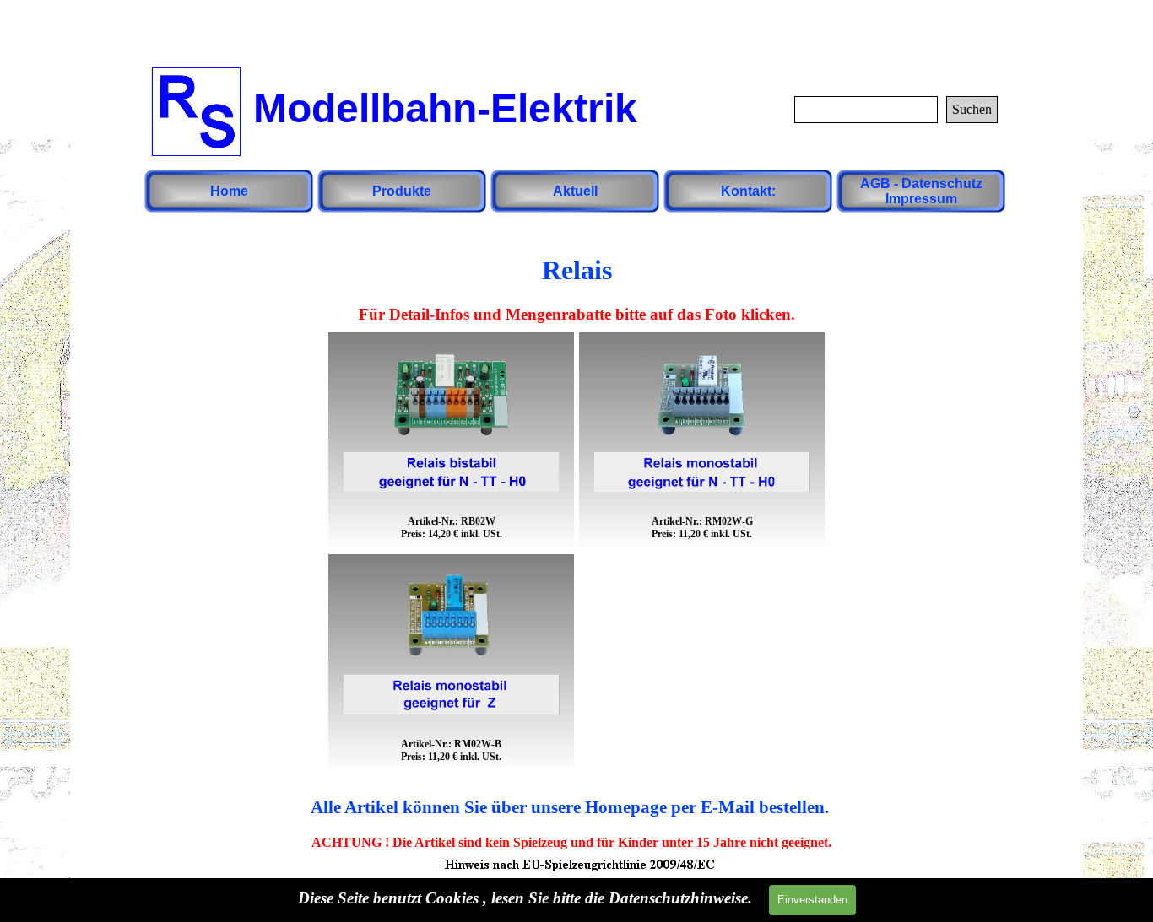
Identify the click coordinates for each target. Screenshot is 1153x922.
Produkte (401, 191)
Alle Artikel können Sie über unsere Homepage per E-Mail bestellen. (570, 807)
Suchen (972, 109)
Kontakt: (748, 191)
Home (229, 191)
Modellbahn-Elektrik (445, 108)
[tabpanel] (576, 281)
